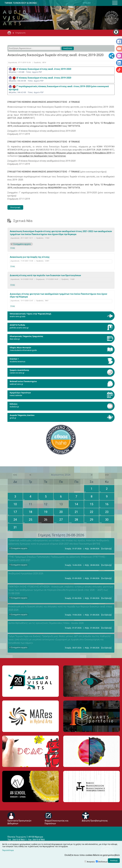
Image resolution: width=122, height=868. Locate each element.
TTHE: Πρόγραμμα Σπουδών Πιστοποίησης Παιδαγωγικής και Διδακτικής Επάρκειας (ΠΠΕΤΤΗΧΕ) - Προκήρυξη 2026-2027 (57, 559)
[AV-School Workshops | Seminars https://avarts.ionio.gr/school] (30, 786)
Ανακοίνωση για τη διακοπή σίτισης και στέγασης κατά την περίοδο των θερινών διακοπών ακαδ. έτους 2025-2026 (60, 608)
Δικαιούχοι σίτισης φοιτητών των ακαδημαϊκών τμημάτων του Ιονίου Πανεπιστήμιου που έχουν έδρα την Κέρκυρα (58, 295)
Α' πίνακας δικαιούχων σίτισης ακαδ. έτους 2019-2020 (43, 69)
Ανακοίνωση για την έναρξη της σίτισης (30, 257)
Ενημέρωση (20, 33)
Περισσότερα (8, 850)
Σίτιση (12, 248)
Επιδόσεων (103, 862)
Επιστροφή (15, 207)
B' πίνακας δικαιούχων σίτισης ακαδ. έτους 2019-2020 (43, 78)
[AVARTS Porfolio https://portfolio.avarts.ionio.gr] (91, 716)
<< (15, 475)
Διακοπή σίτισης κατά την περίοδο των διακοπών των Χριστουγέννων (45, 275)
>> (107, 475)
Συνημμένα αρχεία (22, 244)
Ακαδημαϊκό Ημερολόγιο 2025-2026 (25, 573)
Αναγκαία (91, 862)
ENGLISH (87, 3)
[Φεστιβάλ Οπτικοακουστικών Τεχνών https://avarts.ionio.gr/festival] (91, 751)
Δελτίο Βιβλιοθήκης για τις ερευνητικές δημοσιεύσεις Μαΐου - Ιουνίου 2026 (46, 623)
